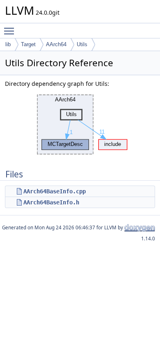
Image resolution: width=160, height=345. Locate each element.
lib (8, 44)
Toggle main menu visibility (10, 30)
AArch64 (56, 44)
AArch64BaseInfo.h (51, 202)
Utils (82, 44)
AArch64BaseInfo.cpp (54, 191)
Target (28, 44)
